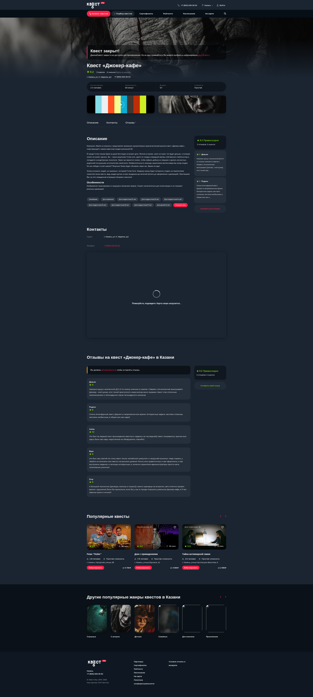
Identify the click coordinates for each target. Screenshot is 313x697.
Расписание (189, 13)
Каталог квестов (100, 13)
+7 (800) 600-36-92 (122, 77)
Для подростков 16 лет (120, 205)
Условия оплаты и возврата (177, 663)
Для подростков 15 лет (97, 205)
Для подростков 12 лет (127, 199)
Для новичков (108, 199)
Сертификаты (146, 13)
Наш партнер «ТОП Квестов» (98, 683)
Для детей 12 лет (163, 205)
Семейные (93, 199)
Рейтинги (168, 13)
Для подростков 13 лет (150, 199)
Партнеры (138, 662)
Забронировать (95, 568)
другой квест (203, 55)
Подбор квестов (124, 13)
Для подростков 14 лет (173, 199)
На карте (209, 13)
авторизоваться (108, 370)
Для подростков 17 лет (143, 205)
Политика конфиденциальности (144, 682)
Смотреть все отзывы (210, 209)
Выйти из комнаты (123, 72)
